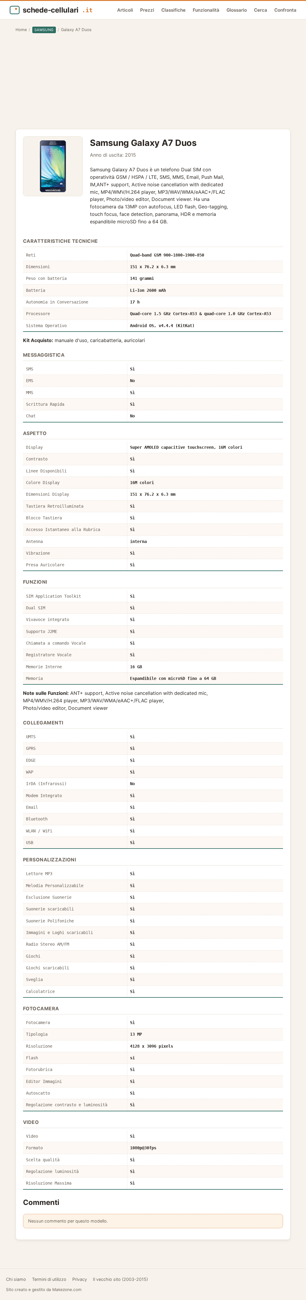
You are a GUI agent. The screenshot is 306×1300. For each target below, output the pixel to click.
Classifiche (173, 10)
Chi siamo (16, 1279)
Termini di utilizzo (49, 1279)
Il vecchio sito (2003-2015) (120, 1279)
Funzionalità (206, 10)
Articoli (125, 10)
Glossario (237, 10)
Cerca (260, 10)
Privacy (79, 1279)
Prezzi (147, 10)
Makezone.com (67, 1289)
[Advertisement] (153, 81)
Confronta (285, 10)
